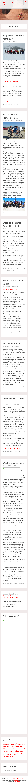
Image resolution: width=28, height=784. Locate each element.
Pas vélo (10, 104)
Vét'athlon (7, 757)
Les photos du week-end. (12, 81)
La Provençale (19, 744)
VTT (9, 213)
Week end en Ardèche (13, 463)
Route (10, 751)
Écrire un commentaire (9, 270)
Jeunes (11, 744)
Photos (22, 748)
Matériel (21, 746)
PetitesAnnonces (16, 748)
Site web (21, 751)
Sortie (14, 104)
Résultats (16, 751)
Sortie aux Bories (11, 343)
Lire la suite (7, 101)
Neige (6, 104)
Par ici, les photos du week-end (12, 448)
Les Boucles (15, 746)
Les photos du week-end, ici (11, 289)
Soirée (4, 754)
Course (6, 744)
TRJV (13, 754)
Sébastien (16, 41)
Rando (5, 751)
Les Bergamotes (7, 746)
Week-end (19, 104)
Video (15, 754)
